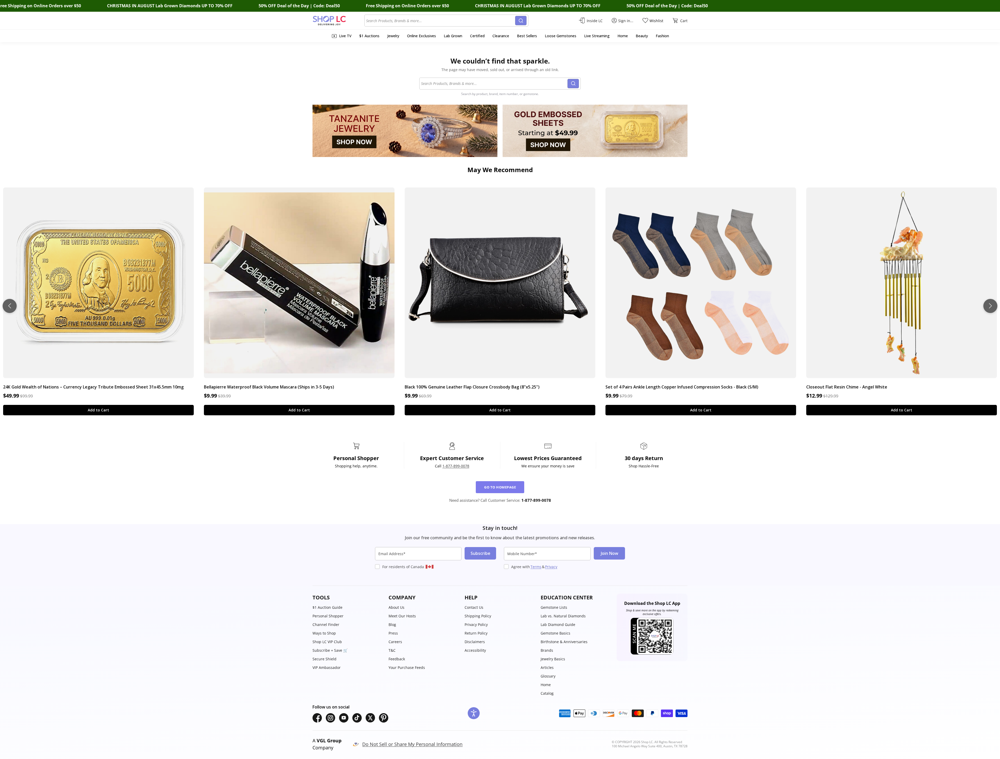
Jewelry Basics (553, 658)
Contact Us (474, 607)
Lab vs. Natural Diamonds (563, 615)
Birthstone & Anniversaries (564, 641)
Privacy (551, 566)
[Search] (521, 20)
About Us (396, 607)
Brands (547, 650)
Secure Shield (324, 658)
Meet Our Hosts (402, 615)
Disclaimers (475, 641)
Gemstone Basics (555, 633)
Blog (392, 624)
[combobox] (440, 20)
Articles (547, 667)
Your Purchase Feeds (407, 667)
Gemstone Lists (554, 607)
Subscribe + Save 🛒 (330, 650)
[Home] (338, 21)
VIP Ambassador (326, 667)
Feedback (397, 658)
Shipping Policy (478, 615)
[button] (347, 597)
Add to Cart (98, 409)
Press (393, 633)
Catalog (547, 693)
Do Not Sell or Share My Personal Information (412, 744)
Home (546, 684)
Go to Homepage (500, 487)
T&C (392, 650)
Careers (395, 641)
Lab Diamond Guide (558, 624)
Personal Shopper (327, 615)
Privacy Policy (476, 624)
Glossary (548, 676)
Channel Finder (325, 624)
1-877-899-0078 (455, 465)
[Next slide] (990, 306)
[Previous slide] (10, 306)
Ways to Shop (324, 633)
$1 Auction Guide (327, 607)
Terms (535, 566)
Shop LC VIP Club (327, 641)
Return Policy (476, 633)
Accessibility (475, 650)
